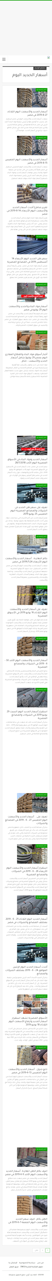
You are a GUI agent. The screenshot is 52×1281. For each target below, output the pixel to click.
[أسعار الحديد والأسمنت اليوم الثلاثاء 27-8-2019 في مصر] (32, 97)
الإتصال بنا (13, 1263)
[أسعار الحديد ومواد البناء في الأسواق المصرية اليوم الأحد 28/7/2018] (32, 445)
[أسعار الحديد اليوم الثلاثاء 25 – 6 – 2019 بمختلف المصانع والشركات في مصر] (32, 905)
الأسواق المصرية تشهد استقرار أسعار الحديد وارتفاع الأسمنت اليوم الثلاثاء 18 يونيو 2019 (28, 1021)
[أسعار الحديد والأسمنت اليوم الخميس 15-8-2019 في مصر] (32, 145)
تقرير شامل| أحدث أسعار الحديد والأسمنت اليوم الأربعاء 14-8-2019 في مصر (27, 211)
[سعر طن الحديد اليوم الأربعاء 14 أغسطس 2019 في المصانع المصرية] (32, 244)
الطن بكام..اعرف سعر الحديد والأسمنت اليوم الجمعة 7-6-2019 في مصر (27, 1222)
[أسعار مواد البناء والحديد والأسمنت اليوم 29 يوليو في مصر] (32, 292)
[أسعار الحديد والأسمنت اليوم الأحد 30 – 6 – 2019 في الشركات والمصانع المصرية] (32, 646)
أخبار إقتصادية (41, 90)
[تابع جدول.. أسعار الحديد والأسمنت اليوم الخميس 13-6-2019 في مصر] (32, 1055)
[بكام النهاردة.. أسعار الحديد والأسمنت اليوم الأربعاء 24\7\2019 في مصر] (32, 544)
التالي (36, 1250)
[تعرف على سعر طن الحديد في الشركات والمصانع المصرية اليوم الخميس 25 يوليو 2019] (32, 493)
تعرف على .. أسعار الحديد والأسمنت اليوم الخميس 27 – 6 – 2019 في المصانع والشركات (26, 820)
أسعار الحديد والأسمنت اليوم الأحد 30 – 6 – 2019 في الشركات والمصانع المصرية (26, 664)
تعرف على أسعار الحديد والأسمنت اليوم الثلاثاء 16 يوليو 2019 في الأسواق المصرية (27, 612)
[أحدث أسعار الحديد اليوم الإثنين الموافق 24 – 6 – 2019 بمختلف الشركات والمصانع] (32, 953)
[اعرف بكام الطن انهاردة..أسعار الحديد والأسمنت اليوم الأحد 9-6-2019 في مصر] (32, 1157)
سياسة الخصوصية (27, 1263)
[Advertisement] (26, 28)
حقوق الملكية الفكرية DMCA (32, 1267)
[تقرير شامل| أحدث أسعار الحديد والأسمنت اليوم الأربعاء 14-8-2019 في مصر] (32, 193)
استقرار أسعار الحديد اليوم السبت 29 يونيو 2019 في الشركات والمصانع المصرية (27, 715)
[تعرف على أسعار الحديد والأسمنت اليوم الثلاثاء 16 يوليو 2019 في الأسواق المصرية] (32, 595)
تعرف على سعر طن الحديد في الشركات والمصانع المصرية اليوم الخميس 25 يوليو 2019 (28, 510)
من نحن (40, 1263)
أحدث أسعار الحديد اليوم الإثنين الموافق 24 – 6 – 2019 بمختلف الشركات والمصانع (26, 970)
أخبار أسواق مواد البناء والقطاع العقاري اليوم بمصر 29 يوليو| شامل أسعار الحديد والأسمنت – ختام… (26, 357)
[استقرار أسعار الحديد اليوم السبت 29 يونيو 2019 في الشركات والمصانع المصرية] (32, 697)
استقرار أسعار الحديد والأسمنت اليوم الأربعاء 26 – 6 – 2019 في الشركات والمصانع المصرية (26, 871)
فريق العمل (13, 1267)
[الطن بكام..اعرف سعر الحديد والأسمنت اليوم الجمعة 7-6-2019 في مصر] (32, 1205)
